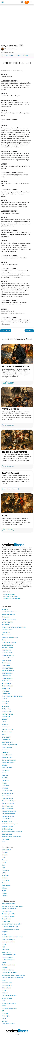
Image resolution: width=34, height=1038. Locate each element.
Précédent (6, 331)
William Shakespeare (8, 762)
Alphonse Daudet (7, 658)
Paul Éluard (5, 839)
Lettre (3, 873)
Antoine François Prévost (9, 745)
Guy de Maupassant (8, 816)
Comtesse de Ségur (8, 645)
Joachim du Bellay (7, 834)
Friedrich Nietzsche (7, 729)
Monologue (5, 875)
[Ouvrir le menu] (31, 2)
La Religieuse (6, 921)
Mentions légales (9, 594)
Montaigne (5, 724)
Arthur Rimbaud (7, 755)
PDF (19, 55)
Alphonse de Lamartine (9, 811)
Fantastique (5, 870)
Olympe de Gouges (7, 798)
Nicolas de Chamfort (8, 793)
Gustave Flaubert (7, 681)
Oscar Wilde (5, 785)
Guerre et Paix (6, 952)
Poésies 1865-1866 (7, 957)
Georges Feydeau (7, 678)
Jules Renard (5, 752)
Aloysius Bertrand (7, 630)
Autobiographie (6, 850)
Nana (3, 1001)
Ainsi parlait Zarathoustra (9, 909)
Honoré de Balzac (7, 791)
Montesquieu (6, 727)
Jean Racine (5, 750)
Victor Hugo (5, 701)
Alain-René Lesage (7, 714)
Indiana (4, 1006)
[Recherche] (22, 2)
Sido (3, 1011)
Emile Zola (5, 788)
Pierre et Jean (6, 1016)
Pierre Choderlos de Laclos (10, 637)
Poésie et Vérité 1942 (8, 914)
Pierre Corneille (6, 650)
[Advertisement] (17, 23)
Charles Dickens (6, 663)
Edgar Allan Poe (6, 737)
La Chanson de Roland (8, 960)
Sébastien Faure (6, 676)
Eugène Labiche (6, 709)
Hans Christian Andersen (9, 612)
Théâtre (21, 45)
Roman (4, 382)
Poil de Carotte (6, 919)
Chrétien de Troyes (7, 829)
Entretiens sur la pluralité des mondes (13, 975)
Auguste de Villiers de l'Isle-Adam (12, 831)
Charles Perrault (7, 732)
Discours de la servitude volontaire (12, 978)
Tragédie (4, 896)
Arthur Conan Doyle (8, 671)
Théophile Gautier (7, 686)
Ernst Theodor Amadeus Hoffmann (12, 696)
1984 (3, 947)
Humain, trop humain (8, 903)
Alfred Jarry (5, 706)
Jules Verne (5, 780)
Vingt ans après (10, 409)
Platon (4, 734)
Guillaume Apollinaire (8, 614)
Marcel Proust (6, 739)
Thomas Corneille (7, 653)
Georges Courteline (8, 655)
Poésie (4, 883)
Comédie (4, 855)
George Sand (6, 688)
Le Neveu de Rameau (8, 916)
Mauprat (4, 967)
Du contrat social (7, 983)
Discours (4, 860)
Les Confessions (7, 985)
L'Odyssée (5, 993)
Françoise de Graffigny (8, 801)
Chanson (4, 852)
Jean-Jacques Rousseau (9, 760)
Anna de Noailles (7, 821)
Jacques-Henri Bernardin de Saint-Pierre (14, 627)
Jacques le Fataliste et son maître (11, 924)
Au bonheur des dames (9, 1003)
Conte (3, 857)
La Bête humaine (7, 998)
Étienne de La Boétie (8, 803)
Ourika (4, 962)
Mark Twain (5, 775)
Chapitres (11, 55)
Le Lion (4, 944)
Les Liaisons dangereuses (9, 1008)
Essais (4, 980)
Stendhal (4, 765)
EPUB (26, 55)
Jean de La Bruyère (7, 806)
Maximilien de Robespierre (10, 824)
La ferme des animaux (8, 942)
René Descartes (6, 660)
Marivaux (4, 719)
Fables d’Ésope (6, 988)
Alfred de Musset (7, 819)
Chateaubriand (6, 635)
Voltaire (4, 783)
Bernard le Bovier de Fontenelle (11, 837)
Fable (3, 867)
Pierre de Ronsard (7, 826)
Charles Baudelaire (7, 622)
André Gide (5, 691)
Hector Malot (6, 716)
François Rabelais (7, 747)
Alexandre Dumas (7, 673)
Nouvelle (4, 878)
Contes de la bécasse (8, 965)
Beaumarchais (6, 625)
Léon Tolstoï (5, 770)
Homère (4, 699)
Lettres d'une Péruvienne (9, 972)
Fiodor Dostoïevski (7, 668)
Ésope (4, 842)
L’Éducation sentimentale (9, 995)
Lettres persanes (7, 911)
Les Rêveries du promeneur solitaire (12, 906)
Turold (4, 773)
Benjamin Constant (7, 648)
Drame (9, 489)
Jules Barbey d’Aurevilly (8, 619)
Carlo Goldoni (6, 694)
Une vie (4, 1018)
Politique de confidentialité (12, 598)
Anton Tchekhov (7, 768)
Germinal (4, 1021)
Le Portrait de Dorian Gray (10, 926)
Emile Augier (5, 617)
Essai (3, 865)
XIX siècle (10, 382)
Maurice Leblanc (7, 711)
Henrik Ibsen (6, 704)
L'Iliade (4, 990)
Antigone (4, 932)
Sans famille (5, 949)
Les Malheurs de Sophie (9, 955)
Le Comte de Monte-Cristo (15, 366)
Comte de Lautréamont (9, 642)
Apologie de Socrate (8, 970)
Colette (4, 640)
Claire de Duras (6, 796)
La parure (5, 1013)
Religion (4, 888)
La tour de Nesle (10, 473)
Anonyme (5, 609)
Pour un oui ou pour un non (10, 929)
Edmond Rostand (7, 757)
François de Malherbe (8, 814)
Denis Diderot (6, 665)
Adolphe (4, 934)
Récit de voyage (6, 885)
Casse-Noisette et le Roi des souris (12, 937)
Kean (4, 515)
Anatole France (6, 683)
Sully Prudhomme (7, 742)
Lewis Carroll (6, 632)
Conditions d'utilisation (11, 596)
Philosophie (5, 880)
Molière (4, 722)
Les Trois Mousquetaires (14, 452)
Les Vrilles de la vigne (8, 939)
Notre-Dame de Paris (8, 1024)
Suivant (28, 331)
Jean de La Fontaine (7, 808)
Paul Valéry (5, 778)
